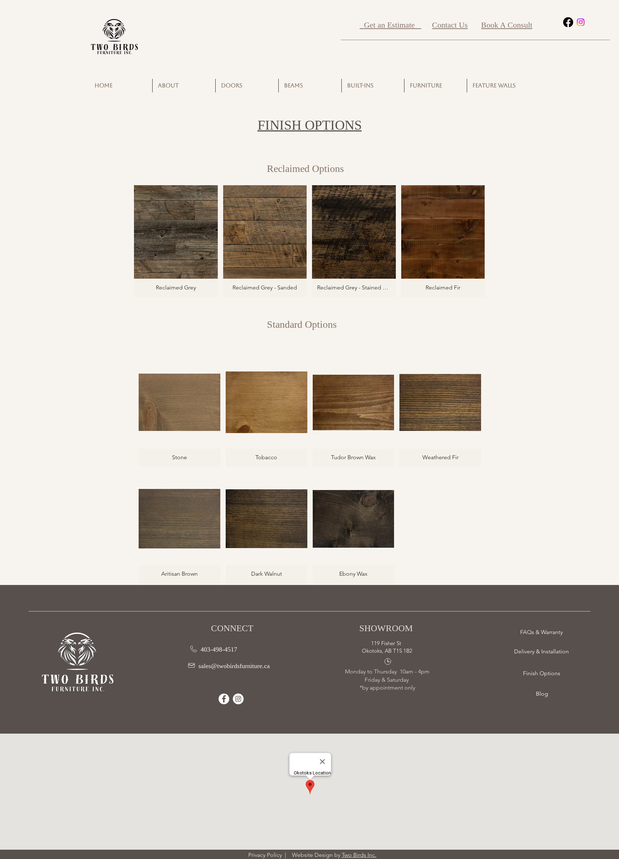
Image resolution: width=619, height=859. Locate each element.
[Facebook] (568, 22)
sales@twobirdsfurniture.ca (234, 666)
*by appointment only (387, 687)
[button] (176, 241)
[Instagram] (581, 22)
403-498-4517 (219, 649)
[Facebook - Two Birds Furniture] (224, 699)
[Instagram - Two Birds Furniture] (238, 699)
